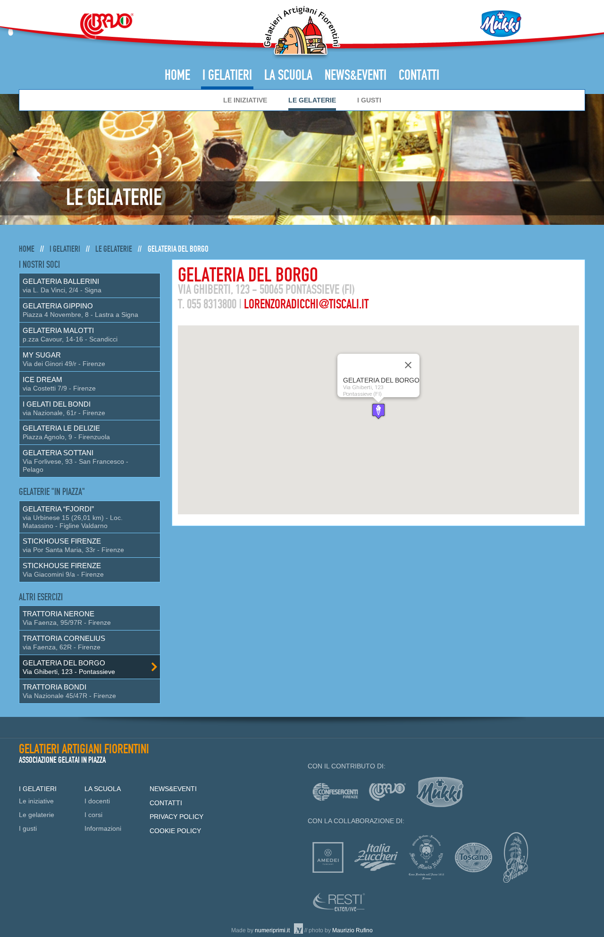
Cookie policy (175, 831)
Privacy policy (176, 816)
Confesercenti (335, 792)
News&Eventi (355, 75)
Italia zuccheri (376, 857)
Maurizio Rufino (352, 930)
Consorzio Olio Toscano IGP (473, 857)
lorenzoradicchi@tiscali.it (306, 304)
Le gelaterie (312, 100)
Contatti (419, 75)
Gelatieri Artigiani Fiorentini (301, 32)
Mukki (501, 24)
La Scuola (288, 75)
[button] (378, 411)
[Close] (408, 365)
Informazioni (102, 828)
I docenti (97, 801)
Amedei (328, 857)
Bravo (106, 26)
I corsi (93, 814)
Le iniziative (245, 100)
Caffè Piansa (515, 857)
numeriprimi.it (272, 930)
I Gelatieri (227, 75)
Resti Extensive (339, 902)
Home (177, 75)
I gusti (369, 100)
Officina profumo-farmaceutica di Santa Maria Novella (426, 857)
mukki (440, 792)
